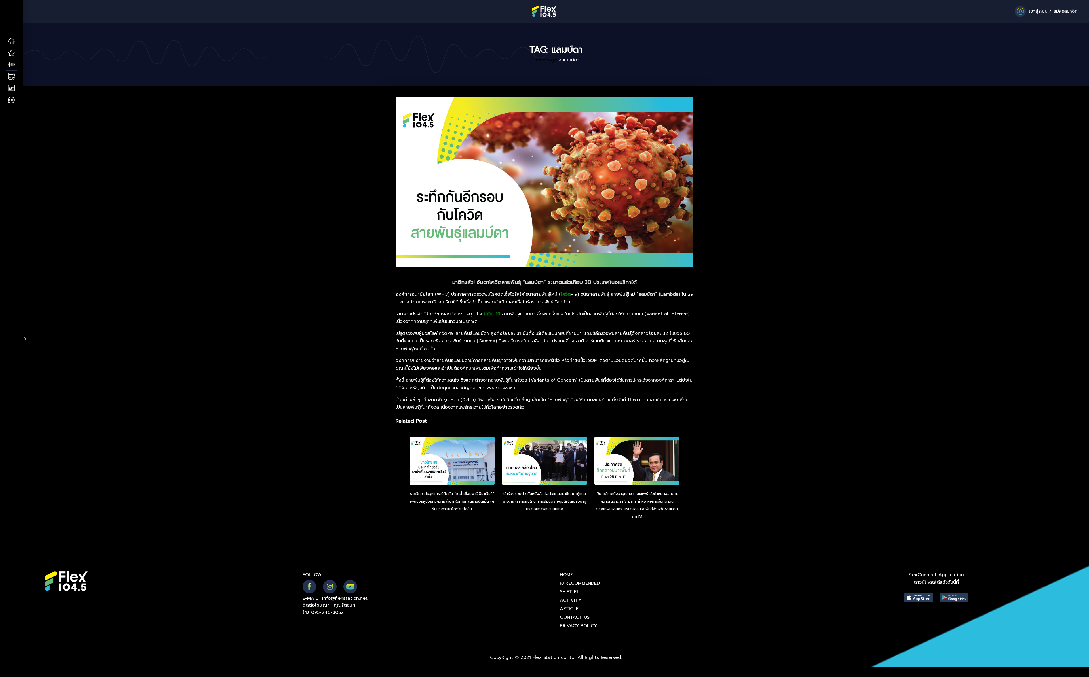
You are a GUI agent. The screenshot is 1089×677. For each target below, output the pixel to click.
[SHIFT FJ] (11, 65)
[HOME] (11, 41)
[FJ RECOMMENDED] (11, 53)
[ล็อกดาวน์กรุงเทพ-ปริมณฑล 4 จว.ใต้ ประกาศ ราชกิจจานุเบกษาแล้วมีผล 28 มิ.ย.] (636, 461)
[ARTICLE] (11, 88)
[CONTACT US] (11, 100)
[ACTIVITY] (11, 76)
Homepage (545, 60)
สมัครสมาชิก (1065, 11)
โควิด (566, 294)
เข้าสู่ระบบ (1038, 11)
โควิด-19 (492, 313)
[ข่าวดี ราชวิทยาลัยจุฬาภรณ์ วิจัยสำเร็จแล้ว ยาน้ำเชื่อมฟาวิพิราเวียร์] (452, 461)
